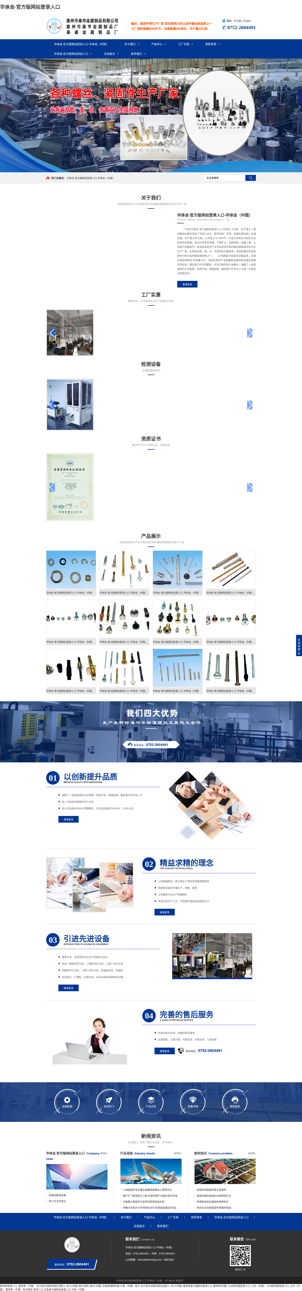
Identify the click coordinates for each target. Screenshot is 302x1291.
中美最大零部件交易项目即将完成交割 (143, 1201)
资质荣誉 (210, 44)
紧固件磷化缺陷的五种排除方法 (214, 1195)
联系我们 (136, 54)
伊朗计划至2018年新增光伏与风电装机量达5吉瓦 (149, 1207)
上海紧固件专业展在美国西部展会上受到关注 (147, 1189)
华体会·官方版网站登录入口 (30, 6)
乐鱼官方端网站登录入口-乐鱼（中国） (65, 1289)
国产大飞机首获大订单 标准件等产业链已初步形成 (150, 1195)
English (247, 20)
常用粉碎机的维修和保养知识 (213, 1201)
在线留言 (109, 54)
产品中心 (157, 44)
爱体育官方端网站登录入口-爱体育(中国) (205, 1285)
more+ (104, 1153)
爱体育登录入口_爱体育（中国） (18, 1285)
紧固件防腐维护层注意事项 (211, 1189)
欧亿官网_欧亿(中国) (90, 1285)
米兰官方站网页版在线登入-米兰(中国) (57, 1285)
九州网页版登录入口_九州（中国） (247, 1285)
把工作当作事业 (57, 1201)
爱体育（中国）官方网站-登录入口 (24, 1289)
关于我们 (130, 44)
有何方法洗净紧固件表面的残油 (214, 1207)
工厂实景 (183, 44)
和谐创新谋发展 (57, 1195)
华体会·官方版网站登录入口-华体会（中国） (81, 44)
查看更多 (187, 284)
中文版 (238, 20)
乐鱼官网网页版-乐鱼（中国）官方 (121, 1285)
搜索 (250, 178)
